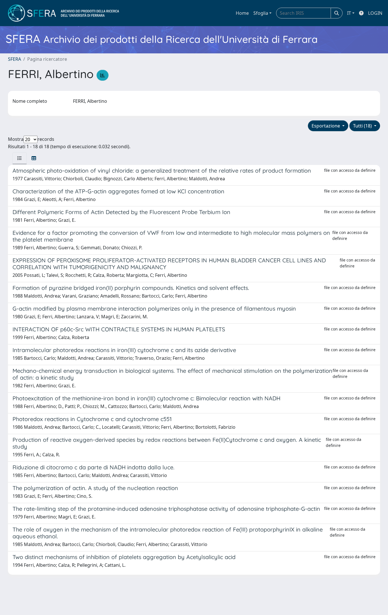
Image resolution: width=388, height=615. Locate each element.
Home (242, 13)
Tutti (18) (363, 126)
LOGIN (375, 13)
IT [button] (349, 13)
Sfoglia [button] (260, 13)
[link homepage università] (63, 13)
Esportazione (326, 126)
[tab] (19, 158)
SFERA (14, 59)
